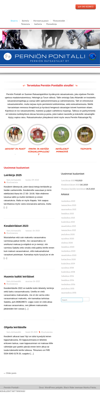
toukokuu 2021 (68, 218)
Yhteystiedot (59, 21)
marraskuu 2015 (68, 293)
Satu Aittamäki (14, 180)
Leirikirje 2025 (13, 175)
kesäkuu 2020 (67, 247)
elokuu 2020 (67, 243)
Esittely (25, 21)
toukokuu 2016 (68, 284)
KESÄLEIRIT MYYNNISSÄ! (12, 391)
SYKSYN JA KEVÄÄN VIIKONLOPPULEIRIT (38, 151)
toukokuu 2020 (68, 251)
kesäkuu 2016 (67, 280)
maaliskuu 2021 (68, 226)
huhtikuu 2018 (68, 272)
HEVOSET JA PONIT (15, 148)
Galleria (38, 24)
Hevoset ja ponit (41, 21)
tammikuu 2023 (68, 205)
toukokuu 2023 (68, 201)
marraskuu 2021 (68, 209)
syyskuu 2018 (67, 268)
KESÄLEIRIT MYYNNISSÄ (62, 150)
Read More (10, 212)
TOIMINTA (85, 148)
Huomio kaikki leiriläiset (19, 276)
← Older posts (10, 373)
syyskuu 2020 (67, 239)
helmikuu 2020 (68, 259)
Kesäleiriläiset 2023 (16, 225)
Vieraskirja (51, 24)
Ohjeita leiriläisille (15, 327)
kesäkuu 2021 (67, 214)
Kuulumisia (12, 182)
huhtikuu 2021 (68, 222)
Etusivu (14, 21)
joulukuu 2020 (68, 234)
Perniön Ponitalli (15, 5)
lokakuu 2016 (67, 276)
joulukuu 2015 (67, 289)
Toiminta (25, 24)
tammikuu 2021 (68, 230)
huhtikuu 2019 (68, 264)
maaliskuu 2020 (68, 255)
